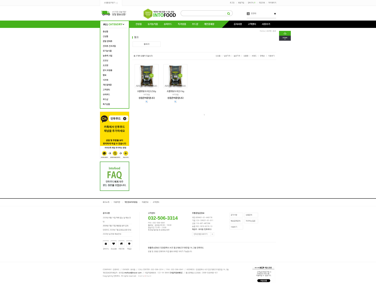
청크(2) (147, 44)
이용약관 (117, 202)
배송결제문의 (235, 221)
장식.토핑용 (107, 70)
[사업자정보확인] (176, 273)
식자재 (105, 80)
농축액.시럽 (107, 56)
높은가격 (237, 56)
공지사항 (238, 24)
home (262, 31)
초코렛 (105, 65)
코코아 (253, 13)
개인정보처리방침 (131, 202)
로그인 (232, 3)
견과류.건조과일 (109, 46)
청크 (274, 31)
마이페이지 (272, 3)
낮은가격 (227, 56)
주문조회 (262, 3)
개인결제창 (209, 24)
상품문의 (249, 215)
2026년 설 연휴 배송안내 (112, 234)
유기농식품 (153, 24)
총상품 (105, 31)
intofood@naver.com (133, 273)
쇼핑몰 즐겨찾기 (109, 3)
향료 (104, 75)
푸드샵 (195, 24)
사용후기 (266, 24)
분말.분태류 (107, 41)
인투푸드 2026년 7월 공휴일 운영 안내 (117, 230)
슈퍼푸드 (168, 24)
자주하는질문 (250, 221)
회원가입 (241, 3)
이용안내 (145, 202)
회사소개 (106, 202)
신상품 (139, 24)
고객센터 (252, 24)
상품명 (246, 56)
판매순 (262, 56)
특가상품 (182, 24)
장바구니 (251, 3)
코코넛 (105, 60)
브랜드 (254, 56)
